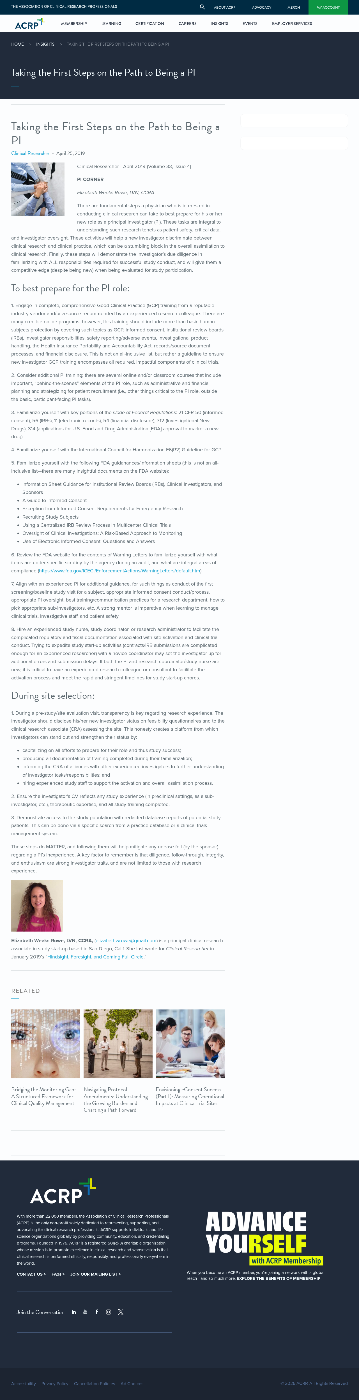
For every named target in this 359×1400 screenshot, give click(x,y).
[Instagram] (108, 1312)
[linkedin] (74, 1312)
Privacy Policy (55, 1384)
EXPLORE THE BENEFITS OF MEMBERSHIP (278, 1278)
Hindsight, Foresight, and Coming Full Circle (95, 957)
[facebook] (97, 1312)
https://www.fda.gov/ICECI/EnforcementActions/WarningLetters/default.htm (119, 571)
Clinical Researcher (30, 153)
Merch (293, 7)
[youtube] (85, 1312)
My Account (328, 7)
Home (17, 44)
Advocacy (261, 7)
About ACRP (225, 7)
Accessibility (23, 1384)
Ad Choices (132, 1384)
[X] (121, 1312)
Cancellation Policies (94, 1384)
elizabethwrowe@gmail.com (126, 940)
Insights (45, 44)
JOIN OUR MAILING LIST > (95, 1274)
